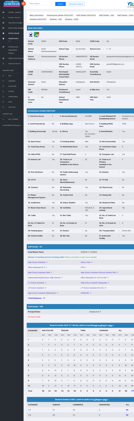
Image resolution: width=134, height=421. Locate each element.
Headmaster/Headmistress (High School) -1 (45, 278)
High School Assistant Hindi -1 (40, 272)
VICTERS (11, 91)
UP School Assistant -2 (37, 288)
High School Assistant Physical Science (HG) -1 (99, 272)
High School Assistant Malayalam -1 (95, 283)
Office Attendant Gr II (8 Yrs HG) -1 (94, 278)
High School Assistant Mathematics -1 (43, 293)
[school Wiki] (31, 34)
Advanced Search (14, 64)
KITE (9, 76)
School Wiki (12, 86)
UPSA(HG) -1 (86, 293)
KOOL (10, 102)
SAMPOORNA (13, 97)
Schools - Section (14, 12)
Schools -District (14, 18)
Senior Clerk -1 (86, 262)
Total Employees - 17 (36, 298)
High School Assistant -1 (37, 262)
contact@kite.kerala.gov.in (12, 125)
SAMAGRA (11, 81)
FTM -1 (83, 267)
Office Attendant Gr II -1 (37, 267)
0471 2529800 (13, 119)
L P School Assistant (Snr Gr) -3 (93, 288)
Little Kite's (12, 107)
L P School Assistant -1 (37, 283)
